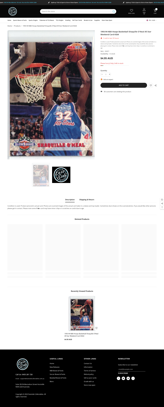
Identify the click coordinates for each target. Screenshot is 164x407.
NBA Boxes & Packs (56, 371)
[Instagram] (123, 378)
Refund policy (89, 374)
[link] (150, 85)
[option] (51, 94)
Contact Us (88, 363)
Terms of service (90, 371)
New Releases (55, 367)
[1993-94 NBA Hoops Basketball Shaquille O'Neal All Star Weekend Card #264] (82, 313)
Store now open (89, 385)
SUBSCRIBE (123, 373)
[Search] (78, 11)
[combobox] (75, 11)
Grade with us (89, 381)
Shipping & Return (86, 199)
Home (9, 26)
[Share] (155, 85)
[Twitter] (133, 378)
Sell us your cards (90, 378)
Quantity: (104, 71)
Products (17, 26)
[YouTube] (128, 378)
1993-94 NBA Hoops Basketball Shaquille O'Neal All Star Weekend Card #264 (81, 335)
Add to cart (124, 85)
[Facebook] (118, 378)
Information (88, 367)
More (52, 381)
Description (70, 199)
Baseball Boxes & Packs (58, 378)
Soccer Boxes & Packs (57, 374)
